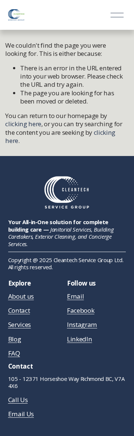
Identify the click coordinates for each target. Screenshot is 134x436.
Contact (19, 310)
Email (75, 296)
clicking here (23, 124)
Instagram (82, 325)
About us (21, 296)
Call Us (18, 400)
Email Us (21, 414)
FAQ (14, 353)
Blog (14, 339)
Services (19, 325)
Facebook (80, 310)
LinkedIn (79, 339)
